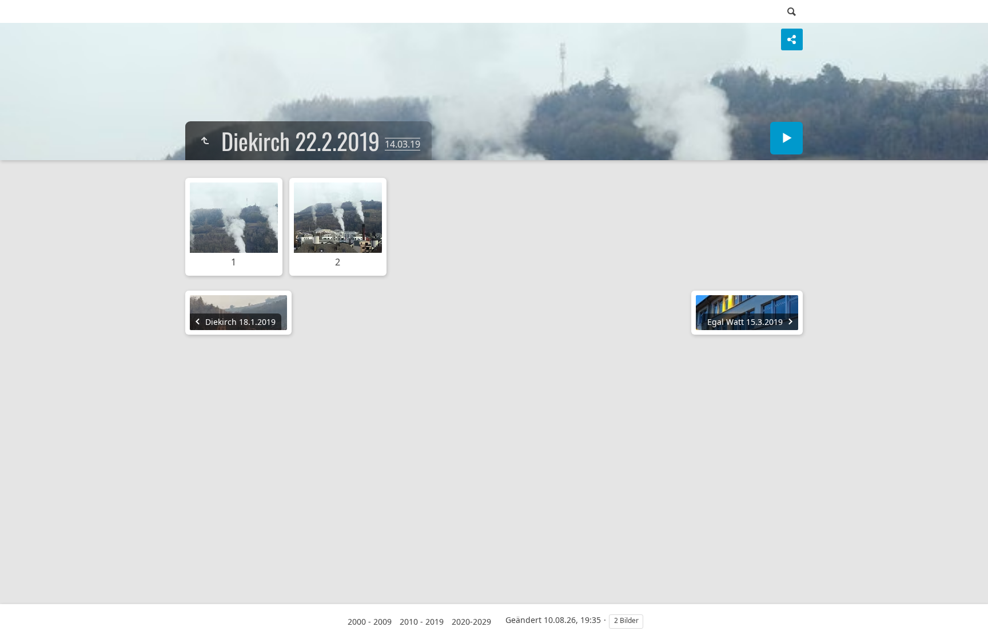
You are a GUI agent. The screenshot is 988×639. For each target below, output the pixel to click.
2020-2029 (471, 621)
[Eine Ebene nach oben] (205, 141)
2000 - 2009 (370, 621)
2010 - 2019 (422, 621)
